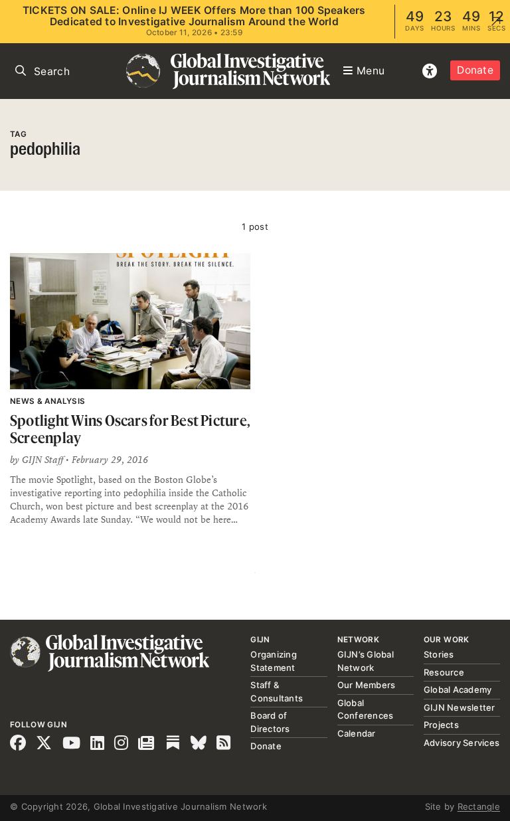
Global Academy (458, 689)
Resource (444, 672)
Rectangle (479, 806)
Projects (441, 724)
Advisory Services (461, 742)
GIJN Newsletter (459, 707)
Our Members (366, 685)
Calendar (356, 733)
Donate (475, 70)
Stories (439, 654)
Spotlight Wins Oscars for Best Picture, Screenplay (130, 428)
